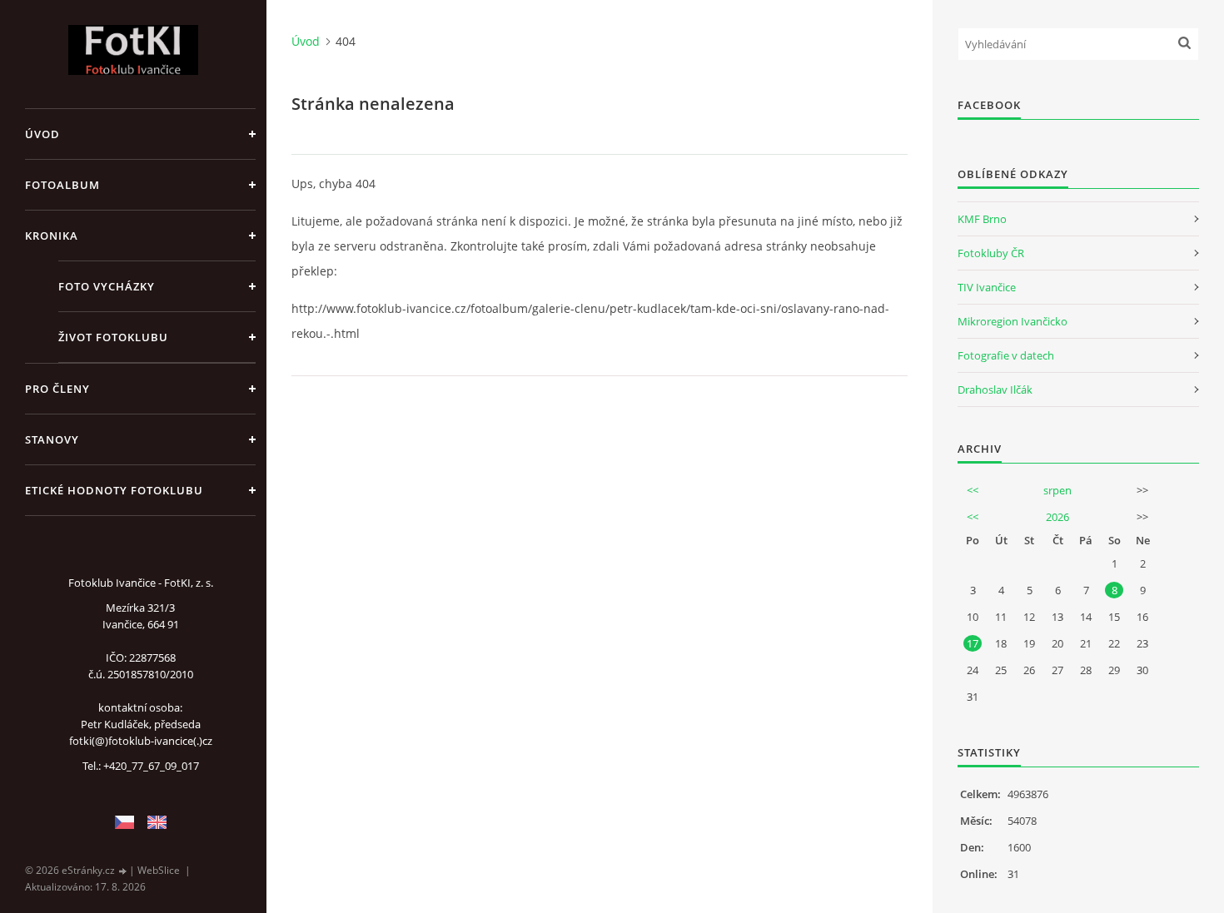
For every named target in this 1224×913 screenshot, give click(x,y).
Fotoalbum (62, 184)
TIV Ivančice (987, 287)
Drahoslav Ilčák (995, 389)
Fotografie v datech (1006, 355)
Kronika (51, 235)
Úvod (42, 134)
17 (972, 643)
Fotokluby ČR (991, 253)
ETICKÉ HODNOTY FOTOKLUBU (114, 490)
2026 (1057, 516)
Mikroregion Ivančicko (1012, 321)
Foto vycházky (106, 286)
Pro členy (57, 388)
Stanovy (52, 439)
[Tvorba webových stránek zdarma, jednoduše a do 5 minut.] (123, 871)
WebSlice (158, 870)
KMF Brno (982, 218)
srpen (1057, 490)
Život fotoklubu (113, 337)
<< (972, 490)
